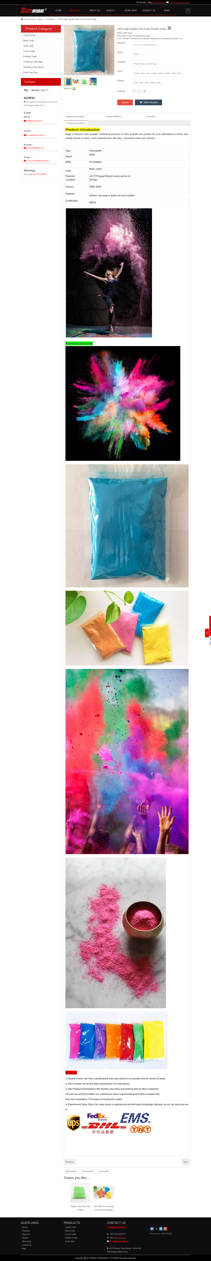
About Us (26, 1234)
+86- (150, 2)
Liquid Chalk (29, 35)
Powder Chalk (29, 56)
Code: (149, 116)
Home (24, 1227)
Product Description (76, 123)
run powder (104, 1171)
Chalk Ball (28, 45)
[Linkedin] (161, 1229)
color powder (87, 1171)
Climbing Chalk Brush (33, 66)
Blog (24, 1248)
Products (26, 1230)
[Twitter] (156, 1229)
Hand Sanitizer (30, 72)
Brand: (109, 116)
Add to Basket (151, 102)
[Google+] (165, 1229)
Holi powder (71, 1171)
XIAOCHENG (166, 1234)
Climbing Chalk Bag (32, 61)
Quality (25, 1237)
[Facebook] (152, 1229)
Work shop (26, 1241)
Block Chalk (28, 40)
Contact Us (27, 1244)
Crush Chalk (29, 51)
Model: (69, 116)
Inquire (125, 102)
